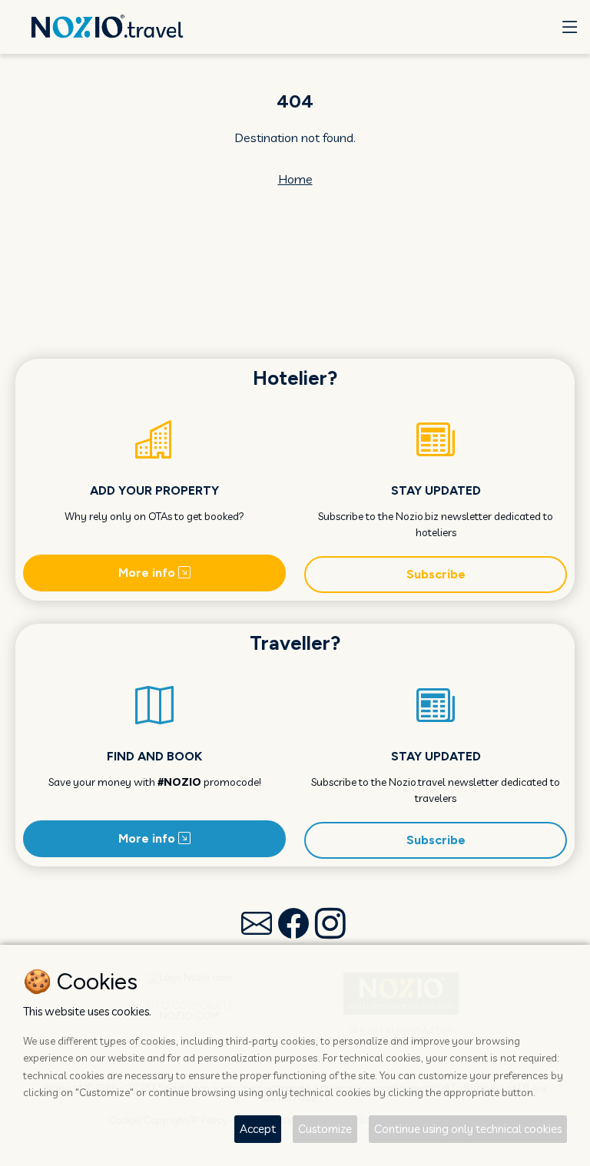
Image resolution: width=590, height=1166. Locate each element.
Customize (325, 1128)
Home (295, 179)
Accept (258, 1128)
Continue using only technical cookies (468, 1128)
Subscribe (436, 574)
